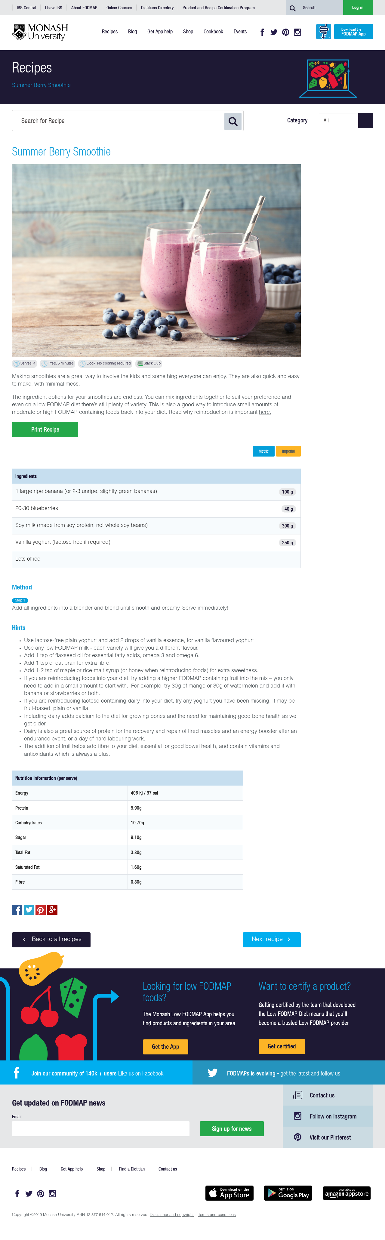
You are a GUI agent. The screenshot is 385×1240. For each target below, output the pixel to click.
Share (17, 910)
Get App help (72, 1169)
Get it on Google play (288, 1193)
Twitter (274, 32)
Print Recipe (45, 429)
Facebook (262, 32)
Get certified (282, 1046)
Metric (264, 451)
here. (265, 412)
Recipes (19, 1169)
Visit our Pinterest (330, 1137)
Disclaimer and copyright (172, 1215)
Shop (101, 1169)
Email (16, 1116)
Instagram (297, 32)
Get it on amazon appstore (346, 1193)
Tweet (29, 910)
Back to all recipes (56, 940)
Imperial (288, 451)
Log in (358, 7)
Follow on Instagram (333, 1116)
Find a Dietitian (132, 1169)
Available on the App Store (229, 1193)
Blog (43, 1169)
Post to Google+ (52, 910)
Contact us (322, 1095)
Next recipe (267, 940)
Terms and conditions (217, 1215)
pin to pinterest (40, 910)
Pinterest (286, 32)
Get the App (165, 1046)
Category (297, 120)
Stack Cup (152, 363)
